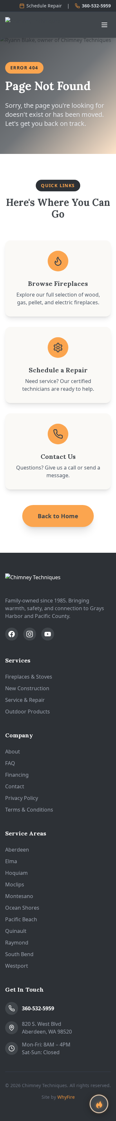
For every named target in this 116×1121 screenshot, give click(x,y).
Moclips (14, 884)
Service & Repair (25, 699)
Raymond (16, 942)
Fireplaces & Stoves (28, 676)
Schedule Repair (44, 6)
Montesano (19, 896)
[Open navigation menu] (104, 24)
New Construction (27, 688)
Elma (11, 861)
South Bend (19, 954)
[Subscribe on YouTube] (47, 634)
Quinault (15, 930)
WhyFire (66, 1097)
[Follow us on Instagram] (29, 634)
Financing (17, 774)
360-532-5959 (96, 6)
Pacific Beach (21, 919)
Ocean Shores (22, 907)
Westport (16, 965)
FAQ (10, 763)
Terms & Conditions (29, 809)
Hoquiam (16, 872)
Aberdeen (17, 849)
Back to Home (58, 516)
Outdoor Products (27, 711)
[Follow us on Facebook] (11, 634)
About (12, 751)
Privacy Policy (21, 798)
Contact (14, 786)
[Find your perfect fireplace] (99, 1104)
